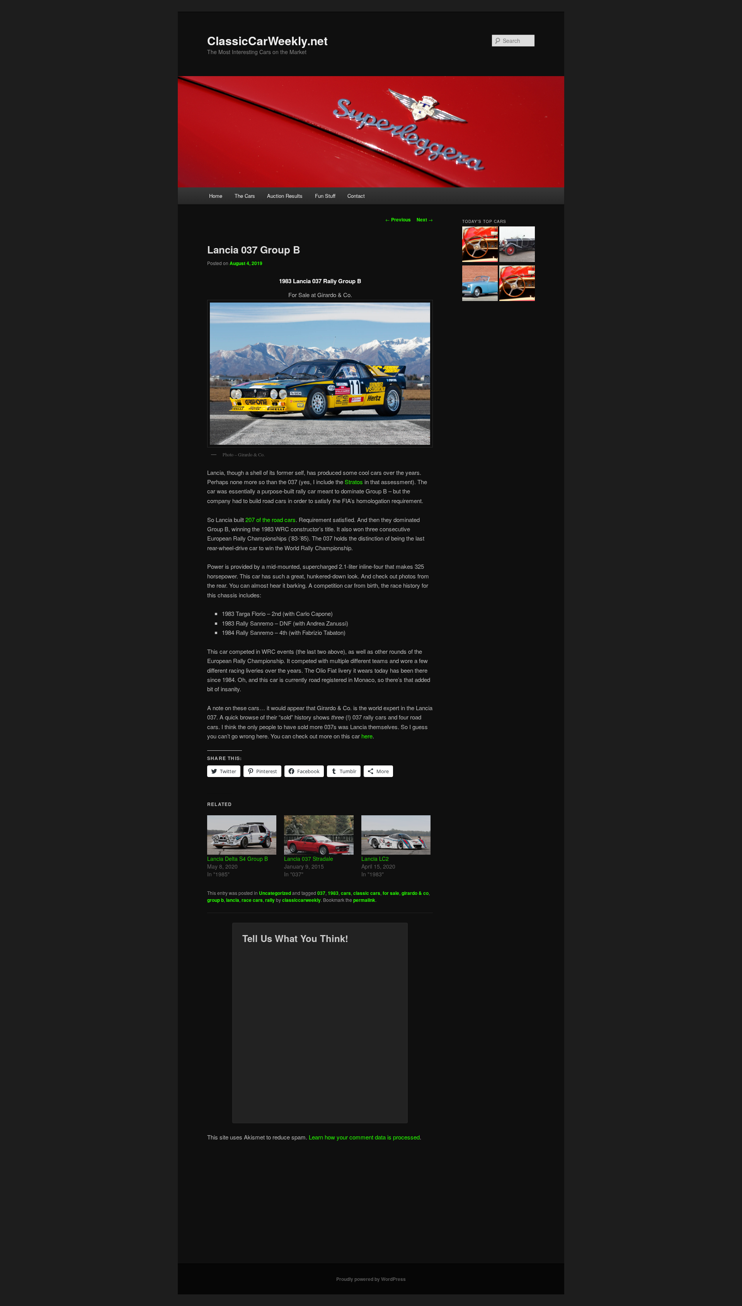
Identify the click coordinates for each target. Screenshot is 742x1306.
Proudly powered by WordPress (371, 1278)
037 (321, 892)
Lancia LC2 (375, 858)
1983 (333, 892)
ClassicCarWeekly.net (267, 40)
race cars (252, 899)
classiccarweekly (301, 899)
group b (215, 899)
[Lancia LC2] (396, 835)
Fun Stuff (325, 195)
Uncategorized (275, 892)
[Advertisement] (371, 1205)
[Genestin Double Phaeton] (517, 245)
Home (215, 195)
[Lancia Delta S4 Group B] (241, 835)
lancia (232, 899)
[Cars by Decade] (517, 284)
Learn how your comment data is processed (364, 1137)
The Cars (245, 195)
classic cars (366, 892)
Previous (398, 219)
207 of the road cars (270, 519)
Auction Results (285, 195)
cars (346, 892)
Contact (356, 195)
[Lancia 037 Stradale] (318, 835)
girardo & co (415, 892)
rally (270, 899)
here (367, 736)
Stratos (354, 482)
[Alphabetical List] (480, 245)
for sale (391, 892)
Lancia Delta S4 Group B (237, 858)
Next (425, 219)
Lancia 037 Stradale (308, 858)
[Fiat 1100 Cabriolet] (480, 284)
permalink (364, 899)
